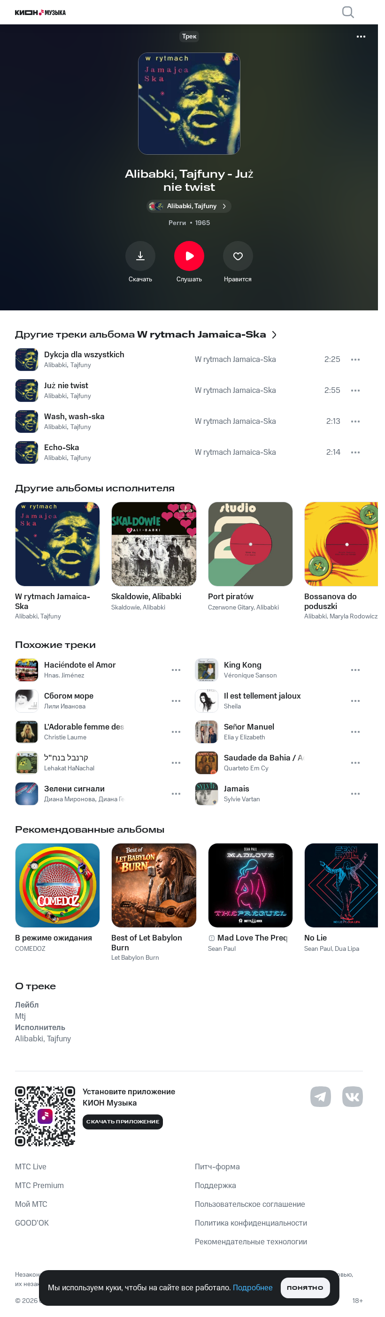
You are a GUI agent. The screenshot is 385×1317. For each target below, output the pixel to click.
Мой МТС (31, 1204)
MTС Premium (39, 1185)
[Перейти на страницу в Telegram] (320, 1096)
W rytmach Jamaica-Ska (52, 601)
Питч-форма (217, 1167)
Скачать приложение (122, 1122)
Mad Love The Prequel (258, 938)
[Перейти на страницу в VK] (352, 1096)
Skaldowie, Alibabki (146, 597)
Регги (177, 223)
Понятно (305, 1288)
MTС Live (30, 1167)
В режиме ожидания (53, 938)
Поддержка (215, 1185)
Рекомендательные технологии (251, 1242)
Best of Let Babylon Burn (146, 942)
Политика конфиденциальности (251, 1223)
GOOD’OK (32, 1223)
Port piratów (231, 597)
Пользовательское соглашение (250, 1204)
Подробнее (253, 1288)
